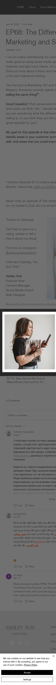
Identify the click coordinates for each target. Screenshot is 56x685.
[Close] (51, 658)
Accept (27, 672)
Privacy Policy (30, 664)
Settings (27, 679)
